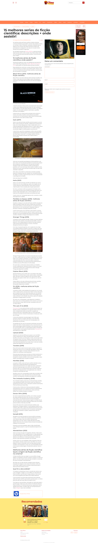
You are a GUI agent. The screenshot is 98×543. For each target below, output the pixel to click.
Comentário (47, 66)
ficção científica (29, 51)
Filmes (60, 22)
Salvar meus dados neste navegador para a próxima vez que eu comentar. (57, 89)
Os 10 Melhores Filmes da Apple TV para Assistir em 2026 (34, 521)
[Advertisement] (49, 13)
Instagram (18, 487)
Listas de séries (17, 26)
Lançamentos (49, 22)
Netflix (28, 63)
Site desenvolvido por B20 (25, 540)
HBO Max (33, 63)
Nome (46, 79)
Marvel (44, 22)
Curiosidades (82, 22)
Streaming (70, 22)
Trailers (55, 22)
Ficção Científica (25, 26)
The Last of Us (16, 308)
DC (40, 22)
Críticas (26, 22)
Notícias (21, 22)
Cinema (36, 22)
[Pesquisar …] (75, 3)
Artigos (31, 22)
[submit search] (83, 3)
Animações (76, 22)
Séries (64, 22)
